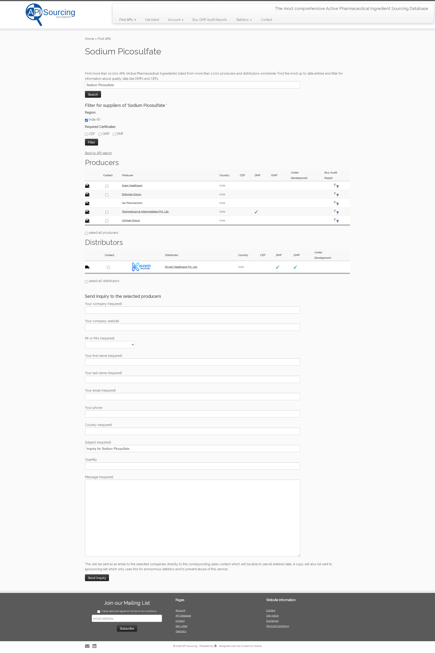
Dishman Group (131, 194)
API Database (183, 615)
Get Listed (181, 626)
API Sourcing (189, 646)
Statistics (242, 20)
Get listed (152, 20)
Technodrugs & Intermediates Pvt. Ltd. (145, 211)
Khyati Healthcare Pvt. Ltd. (181, 266)
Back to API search (98, 153)
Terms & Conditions (277, 626)
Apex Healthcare (132, 185)
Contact (266, 20)
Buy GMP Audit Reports (210, 20)
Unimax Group (131, 220)
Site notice (272, 615)
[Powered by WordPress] (215, 645)
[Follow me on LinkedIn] (95, 646)
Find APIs (126, 20)
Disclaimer (272, 620)
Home (89, 39)
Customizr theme (251, 646)
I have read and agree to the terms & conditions (129, 611)
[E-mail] (88, 646)
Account (174, 20)
